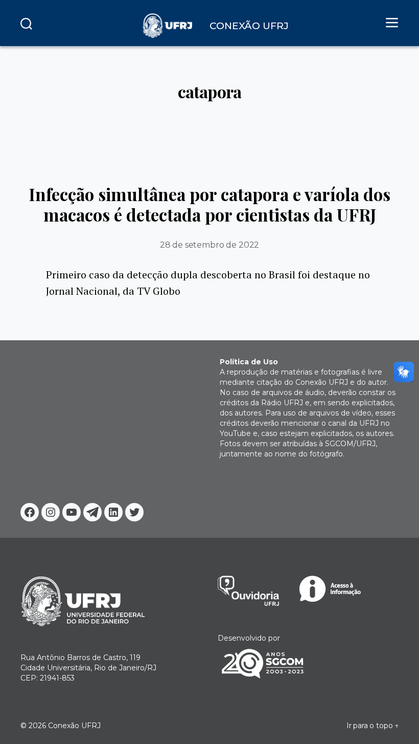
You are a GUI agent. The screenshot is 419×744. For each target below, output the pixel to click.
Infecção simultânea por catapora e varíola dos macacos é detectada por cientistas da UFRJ (209, 204)
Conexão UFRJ (74, 725)
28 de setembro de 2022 (209, 245)
